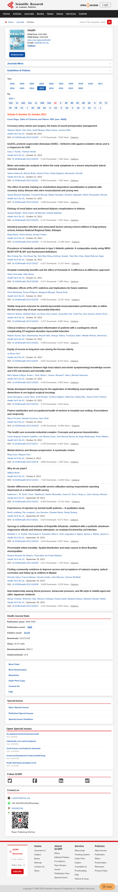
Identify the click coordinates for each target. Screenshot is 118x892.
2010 (70, 88)
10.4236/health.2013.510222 (25, 343)
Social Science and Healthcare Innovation (23, 748)
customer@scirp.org (21, 798)
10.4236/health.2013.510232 (25, 159)
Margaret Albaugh (47, 292)
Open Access (101, 850)
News (50, 13)
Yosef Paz (77, 314)
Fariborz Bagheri (56, 397)
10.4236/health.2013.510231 (25, 180)
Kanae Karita (60, 599)
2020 (71, 84)
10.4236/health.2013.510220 (25, 382)
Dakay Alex (80, 397)
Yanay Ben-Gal (65, 314)
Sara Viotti (43, 418)
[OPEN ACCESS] (89, 5)
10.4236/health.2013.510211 (25, 520)
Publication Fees (62, 873)
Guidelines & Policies (18, 70)
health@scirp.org (41, 43)
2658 (29, 627)
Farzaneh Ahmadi (39, 195)
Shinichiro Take (29, 599)
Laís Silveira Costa (46, 436)
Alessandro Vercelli (73, 173)
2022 (51, 84)
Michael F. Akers (63, 375)
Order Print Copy (17, 681)
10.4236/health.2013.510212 (25, 501)
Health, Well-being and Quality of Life (21, 763)
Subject (37, 854)
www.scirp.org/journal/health (39, 40)
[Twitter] (10, 780)
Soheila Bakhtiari (54, 213)
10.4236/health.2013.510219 (25, 404)
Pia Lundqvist (28, 512)
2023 (41, 84)
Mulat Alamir (12, 234)
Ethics (57, 853)
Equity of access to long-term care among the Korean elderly (40, 349)
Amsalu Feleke (39, 234)
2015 (22, 88)
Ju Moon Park (13, 353)
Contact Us (14, 686)
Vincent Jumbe (43, 577)
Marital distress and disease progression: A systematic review (40, 450)
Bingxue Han (24, 454)
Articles (17, 13)
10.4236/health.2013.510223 (25, 321)
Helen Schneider (14, 274)
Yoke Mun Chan (76, 256)
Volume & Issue (82, 879)
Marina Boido (30, 173)
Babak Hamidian (55, 195)
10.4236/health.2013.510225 (25, 299)
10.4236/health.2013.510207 (25, 606)
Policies (100, 846)
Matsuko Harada (91, 599)
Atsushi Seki (44, 335)
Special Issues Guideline (21, 719)
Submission (17, 54)
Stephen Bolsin (14, 130)
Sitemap (38, 862)
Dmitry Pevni (101, 314)
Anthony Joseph (60, 256)
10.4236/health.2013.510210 (25, 541)
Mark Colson (51, 130)
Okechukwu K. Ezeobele (39, 534)
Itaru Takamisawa (30, 335)
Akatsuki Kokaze (74, 599)
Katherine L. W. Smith (17, 494)
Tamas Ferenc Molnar (96, 397)
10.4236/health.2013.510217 (25, 444)
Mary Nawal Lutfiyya (16, 375)
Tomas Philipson (30, 292)
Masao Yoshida (14, 599)
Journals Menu (15, 63)
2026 (12, 84)
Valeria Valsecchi (15, 173)
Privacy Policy (101, 870)
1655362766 (17, 808)
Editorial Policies (61, 857)
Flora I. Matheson (36, 494)
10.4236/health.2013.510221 (25, 361)
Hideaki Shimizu (89, 335)
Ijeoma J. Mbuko (91, 534)
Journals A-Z (40, 850)
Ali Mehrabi (40, 213)
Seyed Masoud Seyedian (18, 195)
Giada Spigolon (57, 173)
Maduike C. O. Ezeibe (17, 534)
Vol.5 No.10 (19, 134)
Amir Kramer (88, 314)
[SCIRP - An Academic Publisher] (25, 5)
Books (40, 13)
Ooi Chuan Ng (29, 256)
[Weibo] (87, 780)
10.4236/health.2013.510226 (25, 281)
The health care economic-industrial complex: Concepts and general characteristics (53, 432)
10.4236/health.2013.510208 (25, 584)
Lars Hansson (42, 512)
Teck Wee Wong (45, 256)
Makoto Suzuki (14, 335)
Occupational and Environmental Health (22, 734)
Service (79, 846)
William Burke (13, 473)
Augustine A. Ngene (74, 534)
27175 (27, 633)
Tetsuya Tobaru (58, 335)
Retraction (99, 866)
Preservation (100, 862)
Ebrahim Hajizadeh (73, 195)
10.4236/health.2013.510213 (25, 480)
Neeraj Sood (61, 292)
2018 (90, 84)
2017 (100, 84)
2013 (41, 88)
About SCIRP (58, 847)
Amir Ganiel (51, 314)
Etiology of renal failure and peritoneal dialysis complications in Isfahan (46, 208)
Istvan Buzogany (14, 397)
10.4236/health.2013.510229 (25, 220)
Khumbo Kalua (14, 577)
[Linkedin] (61, 780)
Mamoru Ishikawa (45, 599)
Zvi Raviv (41, 314)
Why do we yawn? (17, 468)
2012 (51, 88)
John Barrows (58, 577)
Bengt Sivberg (70, 512)
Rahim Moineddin (53, 494)
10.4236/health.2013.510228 (25, 242)
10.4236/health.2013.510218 (25, 426)
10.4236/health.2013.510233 (25, 137)
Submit (83, 13)
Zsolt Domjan (42, 397)
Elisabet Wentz (56, 512)
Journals (29, 13)
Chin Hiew (26, 130)
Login (105, 4)
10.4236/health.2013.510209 (25, 563)
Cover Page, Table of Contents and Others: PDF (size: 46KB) (36, 119)
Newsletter (14, 675)
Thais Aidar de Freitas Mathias (48, 555)
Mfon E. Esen (58, 534)
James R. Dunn (70, 494)
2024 (31, 84)
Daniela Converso (30, 418)
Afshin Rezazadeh (91, 195)
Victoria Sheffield (72, 577)
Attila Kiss (69, 397)
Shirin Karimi (28, 213)
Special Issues (60, 877)
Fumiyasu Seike (73, 335)
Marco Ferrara (14, 418)
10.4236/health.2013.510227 (25, 263)
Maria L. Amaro (47, 375)
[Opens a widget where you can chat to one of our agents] (107, 887)
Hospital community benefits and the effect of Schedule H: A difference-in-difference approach (58, 270)
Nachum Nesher (14, 314)
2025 (22, 84)
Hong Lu (82, 494)
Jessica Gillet (65, 130)
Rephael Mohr (29, 314)
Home (6, 13)
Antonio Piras (43, 173)
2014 (31, 88)
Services (71, 13)
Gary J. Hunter (14, 151)
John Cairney (93, 494)
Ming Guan (12, 454)
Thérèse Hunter (29, 151)
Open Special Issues (19, 707)
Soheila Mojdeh (14, 213)
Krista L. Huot (33, 375)
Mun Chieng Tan (14, 256)
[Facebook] (35, 780)
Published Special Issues (21, 713)
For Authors (59, 861)
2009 (80, 88)
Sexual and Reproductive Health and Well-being (25, 756)
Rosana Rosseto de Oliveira (20, 555)
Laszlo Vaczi (29, 397)
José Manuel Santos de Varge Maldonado (76, 436)
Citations (31, 46)
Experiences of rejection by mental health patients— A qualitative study (46, 508)
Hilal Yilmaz (28, 274)
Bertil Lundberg (14, 512)
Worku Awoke (26, 234)
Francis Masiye (29, 577)
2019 (80, 84)
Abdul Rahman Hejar (94, 256)
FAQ (11, 692)
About (59, 13)
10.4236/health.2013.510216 (25, 462)
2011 (61, 88)
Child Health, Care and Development (21, 741)
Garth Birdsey (38, 130)
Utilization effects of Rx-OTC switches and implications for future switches (47, 288)
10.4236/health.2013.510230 (25, 202)
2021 (61, 84)
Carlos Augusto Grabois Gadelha (22, 436)
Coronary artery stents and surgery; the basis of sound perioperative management (52, 126)
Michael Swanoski (80, 375)
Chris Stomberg (14, 292)
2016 (12, 88)
